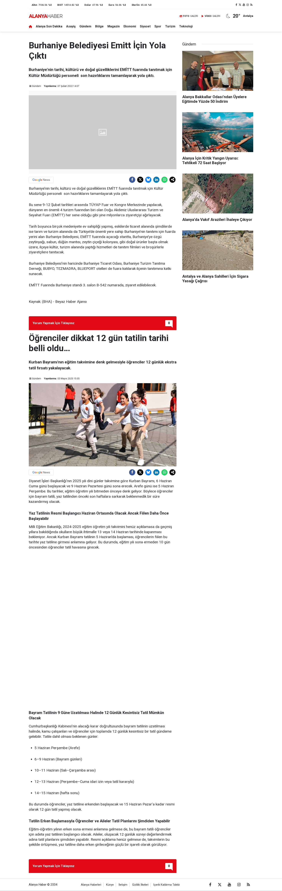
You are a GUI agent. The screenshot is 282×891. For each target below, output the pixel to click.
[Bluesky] (148, 180)
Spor (157, 26)
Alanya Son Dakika (49, 26)
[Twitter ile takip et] (240, 5)
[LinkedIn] (156, 180)
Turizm (170, 26)
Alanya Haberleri (91, 884)
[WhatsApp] (164, 180)
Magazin (113, 26)
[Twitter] (140, 180)
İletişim (123, 884)
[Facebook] (132, 180)
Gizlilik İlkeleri (140, 884)
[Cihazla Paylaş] (172, 180)
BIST (60, 5)
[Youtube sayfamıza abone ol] (244, 5)
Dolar (87, 5)
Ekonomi (130, 26)
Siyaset (145, 26)
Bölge (99, 26)
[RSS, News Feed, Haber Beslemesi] (251, 5)
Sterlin (136, 5)
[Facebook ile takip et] (236, 5)
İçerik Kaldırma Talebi (166, 884)
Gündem (85, 26)
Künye (110, 884)
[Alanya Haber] (46, 16)
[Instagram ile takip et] (248, 5)
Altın (34, 5)
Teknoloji (186, 26)
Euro (111, 5)
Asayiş (71, 26)
